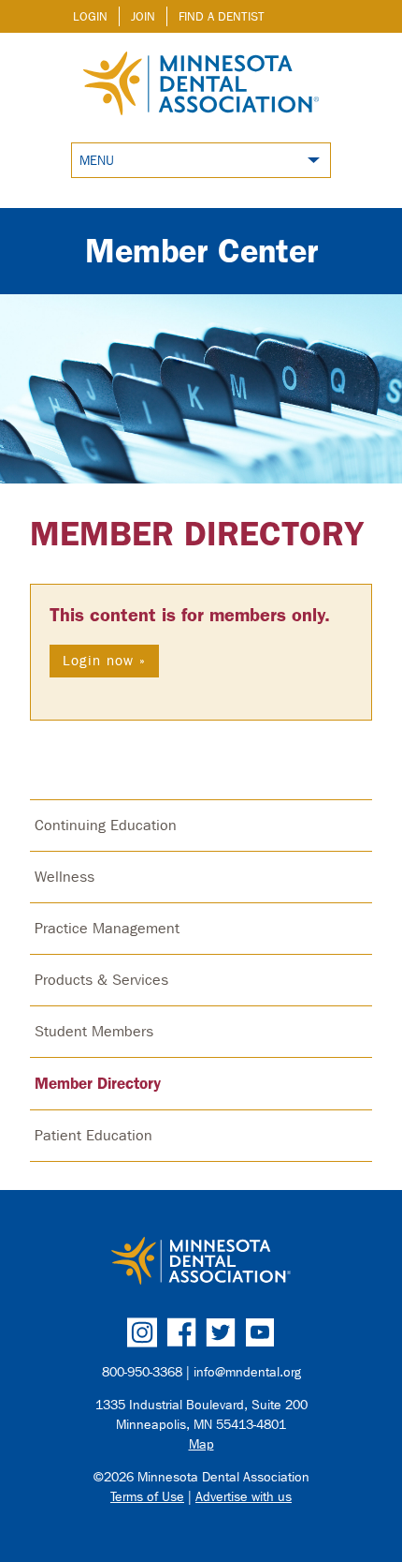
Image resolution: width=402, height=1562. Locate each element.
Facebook (181, 1332)
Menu (96, 161)
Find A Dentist (222, 16)
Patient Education (93, 1135)
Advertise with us (243, 1497)
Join (143, 16)
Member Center (201, 251)
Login (90, 16)
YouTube (260, 1332)
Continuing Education (106, 825)
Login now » (104, 660)
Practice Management (107, 928)
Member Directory (197, 533)
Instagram (142, 1332)
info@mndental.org (247, 1372)
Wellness (64, 876)
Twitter (221, 1332)
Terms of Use (147, 1497)
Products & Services (101, 980)
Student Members (94, 1031)
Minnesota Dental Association (201, 85)
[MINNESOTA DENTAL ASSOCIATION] (201, 1262)
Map (201, 1444)
